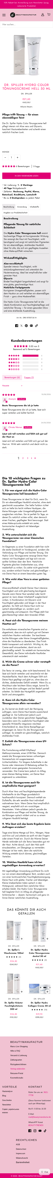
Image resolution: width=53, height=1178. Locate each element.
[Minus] (5, 157)
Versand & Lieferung (18, 1055)
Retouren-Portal (16, 1073)
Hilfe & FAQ (15, 1051)
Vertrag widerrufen (17, 1069)
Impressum (20, 1153)
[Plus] (17, 157)
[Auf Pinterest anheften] (26, 325)
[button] (9, 166)
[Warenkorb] (49, 14)
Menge (5, 152)
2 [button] (23, 458)
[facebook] (30, 1130)
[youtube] (40, 1130)
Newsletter (6, 1105)
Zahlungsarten (16, 1060)
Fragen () (29, 377)
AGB (18, 1144)
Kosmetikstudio (16, 1078)
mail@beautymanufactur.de (39, 1117)
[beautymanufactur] (26, 15)
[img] (26, 24)
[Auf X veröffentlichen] (21, 325)
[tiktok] (45, 1130)
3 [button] (27, 458)
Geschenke (7, 1100)
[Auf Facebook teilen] (17, 325)
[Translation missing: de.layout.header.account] (42, 14)
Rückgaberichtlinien (18, 1064)
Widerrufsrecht (22, 1158)
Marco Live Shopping (19, 1046)
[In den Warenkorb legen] (22, 939)
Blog (4, 1096)
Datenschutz (21, 1149)
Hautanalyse (7, 1091)
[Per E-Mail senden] (31, 325)
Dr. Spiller (26, 93)
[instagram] (35, 1130)
